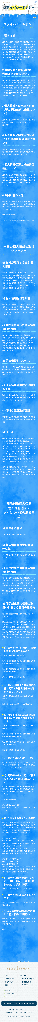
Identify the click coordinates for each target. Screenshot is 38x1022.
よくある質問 (10, 993)
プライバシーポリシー (22, 1010)
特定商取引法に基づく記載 (14, 1013)
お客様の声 (9, 982)
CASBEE (25, 985)
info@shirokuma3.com (26, 220)
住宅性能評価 (26, 982)
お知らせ (8, 990)
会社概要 (11, 1010)
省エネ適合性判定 (28, 978)
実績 (6, 985)
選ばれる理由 (10, 978)
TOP (6, 975)
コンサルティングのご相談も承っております (19, 1003)
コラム (7, 996)
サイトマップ (28, 1013)
